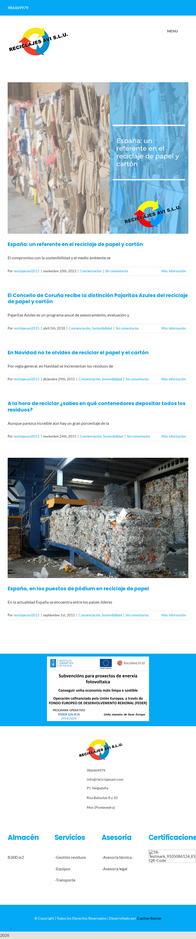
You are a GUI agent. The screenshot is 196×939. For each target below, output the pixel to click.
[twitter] (87, 818)
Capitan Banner (149, 918)
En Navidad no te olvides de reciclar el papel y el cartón (78, 352)
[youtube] (111, 818)
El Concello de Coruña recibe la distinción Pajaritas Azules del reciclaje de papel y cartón (98, 298)
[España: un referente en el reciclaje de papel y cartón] (98, 158)
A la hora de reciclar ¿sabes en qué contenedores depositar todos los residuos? (97, 406)
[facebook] (104, 8)
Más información (174, 271)
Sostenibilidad (102, 328)
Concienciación (91, 271)
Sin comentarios (116, 271)
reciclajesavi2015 (27, 271)
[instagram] (95, 818)
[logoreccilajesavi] (38, 27)
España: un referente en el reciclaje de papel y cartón (75, 244)
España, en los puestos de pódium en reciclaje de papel (78, 588)
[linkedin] (114, 8)
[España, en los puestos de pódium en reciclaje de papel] (98, 518)
